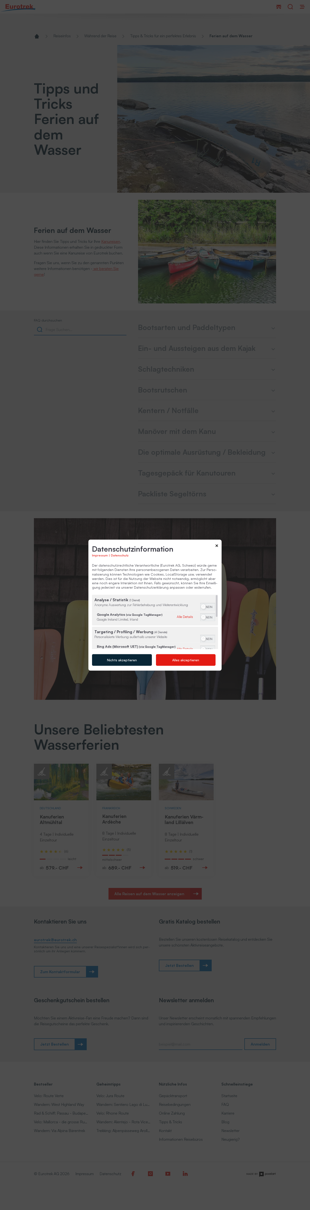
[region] (155, 621)
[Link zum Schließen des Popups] (217, 546)
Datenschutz (120, 555)
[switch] (208, 606)
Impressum (100, 555)
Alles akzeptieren (185, 660)
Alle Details (185, 616)
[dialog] (155, 605)
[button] (203, 606)
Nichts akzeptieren (122, 660)
